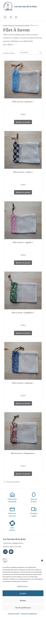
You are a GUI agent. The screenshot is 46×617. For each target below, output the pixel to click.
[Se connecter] (10, 17)
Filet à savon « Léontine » (23, 383)
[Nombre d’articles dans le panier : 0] (16, 17)
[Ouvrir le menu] (5, 17)
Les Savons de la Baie (25, 6)
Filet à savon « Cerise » (23, 172)
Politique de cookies (14, 613)
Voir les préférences (23, 608)
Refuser (23, 600)
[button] (42, 560)
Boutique (11, 25)
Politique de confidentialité (29, 613)
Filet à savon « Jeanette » (23, 101)
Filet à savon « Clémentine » (23, 453)
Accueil (5, 25)
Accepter (23, 593)
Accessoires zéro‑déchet (22, 25)
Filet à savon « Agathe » (23, 242)
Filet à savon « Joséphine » (23, 312)
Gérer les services (22, 586)
